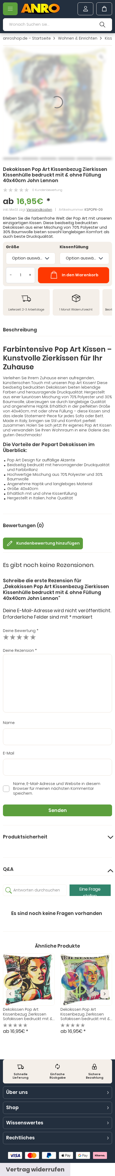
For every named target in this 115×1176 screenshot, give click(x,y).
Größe (12, 247)
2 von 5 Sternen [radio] (13, 637)
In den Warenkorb (80, 275)
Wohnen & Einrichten (77, 38)
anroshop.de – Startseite (27, 38)
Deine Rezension (20, 650)
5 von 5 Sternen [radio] (33, 637)
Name (9, 723)
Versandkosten (39, 209)
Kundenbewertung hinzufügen (48, 543)
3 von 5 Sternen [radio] (19, 637)
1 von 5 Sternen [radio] (6, 637)
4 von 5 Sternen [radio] (26, 637)
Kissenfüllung (74, 247)
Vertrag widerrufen (35, 1169)
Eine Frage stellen (90, 891)
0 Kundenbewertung (47, 190)
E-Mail (8, 753)
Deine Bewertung (21, 630)
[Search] (102, 24)
